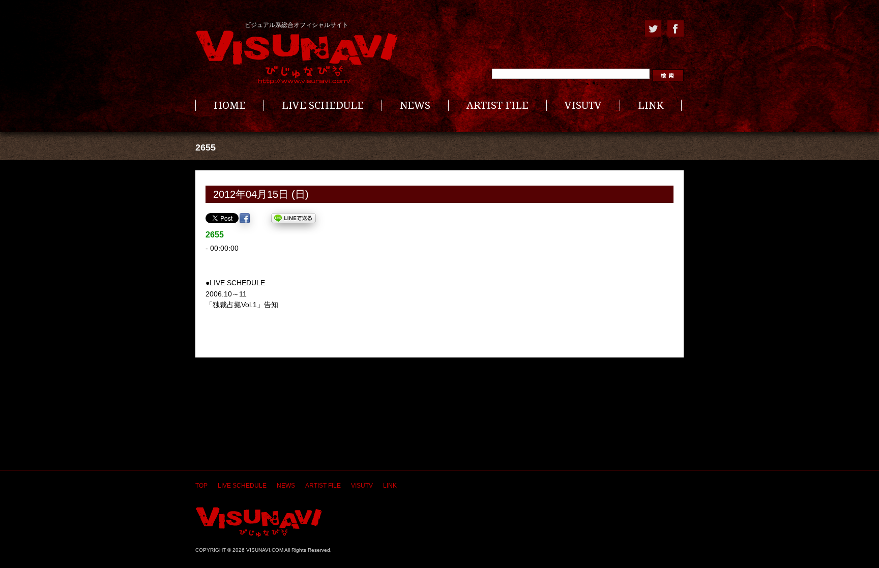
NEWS (415, 105)
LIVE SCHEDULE (323, 105)
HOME (230, 105)
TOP (201, 485)
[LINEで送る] (293, 218)
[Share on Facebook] (245, 218)
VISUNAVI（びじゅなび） (258, 522)
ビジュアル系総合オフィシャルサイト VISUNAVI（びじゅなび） (296, 57)
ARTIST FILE (497, 105)
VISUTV (583, 105)
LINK (650, 105)
